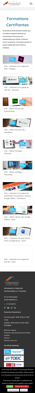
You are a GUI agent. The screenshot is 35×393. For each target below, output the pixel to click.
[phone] (15, 308)
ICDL (29, 31)
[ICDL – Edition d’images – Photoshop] (17, 165)
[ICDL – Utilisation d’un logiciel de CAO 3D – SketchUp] (17, 80)
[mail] (11, 308)
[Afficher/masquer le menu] (31, 3)
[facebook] (5, 308)
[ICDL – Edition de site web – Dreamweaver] (17, 101)
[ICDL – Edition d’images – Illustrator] (17, 144)
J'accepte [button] (9, 386)
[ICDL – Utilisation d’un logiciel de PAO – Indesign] (17, 59)
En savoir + (24, 390)
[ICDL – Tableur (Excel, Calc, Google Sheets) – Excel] (17, 210)
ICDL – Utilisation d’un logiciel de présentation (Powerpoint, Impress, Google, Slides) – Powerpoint (17, 195)
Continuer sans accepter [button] (21, 386)
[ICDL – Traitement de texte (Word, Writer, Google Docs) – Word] (17, 231)
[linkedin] (8, 308)
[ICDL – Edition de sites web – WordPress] (17, 123)
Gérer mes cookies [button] (13, 390)
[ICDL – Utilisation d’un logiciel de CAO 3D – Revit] (17, 252)
